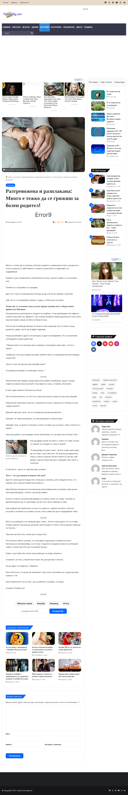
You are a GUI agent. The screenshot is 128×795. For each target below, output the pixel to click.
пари (94, 397)
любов (94, 393)
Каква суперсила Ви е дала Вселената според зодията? (113, 117)
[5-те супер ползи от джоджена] (98, 106)
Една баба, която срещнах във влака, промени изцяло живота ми (114, 194)
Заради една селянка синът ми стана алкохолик (69, 675)
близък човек (25, 603)
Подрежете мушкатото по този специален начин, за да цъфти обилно (114, 209)
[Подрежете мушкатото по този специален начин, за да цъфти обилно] (98, 208)
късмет (111, 384)
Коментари (120, 82)
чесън (94, 406)
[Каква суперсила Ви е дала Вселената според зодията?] (98, 117)
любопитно (24, 3)
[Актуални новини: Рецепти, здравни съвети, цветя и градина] (12, 14)
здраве (35, 27)
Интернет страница (53, 744)
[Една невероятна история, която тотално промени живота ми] (98, 179)
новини (6, 27)
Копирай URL (58, 611)
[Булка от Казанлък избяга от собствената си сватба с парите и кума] (43, 638)
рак (101, 397)
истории (44, 27)
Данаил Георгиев (109, 454)
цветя (79, 27)
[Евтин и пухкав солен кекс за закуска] (98, 240)
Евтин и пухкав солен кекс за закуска (113, 240)
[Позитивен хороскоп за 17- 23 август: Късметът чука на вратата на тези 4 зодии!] (98, 132)
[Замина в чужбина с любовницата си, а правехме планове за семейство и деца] (17, 665)
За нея (5, 3)
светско (16, 27)
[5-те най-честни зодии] (98, 95)
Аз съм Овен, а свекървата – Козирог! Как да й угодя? (16, 648)
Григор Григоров (109, 466)
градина (88, 27)
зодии (103, 384)
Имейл (9, 744)
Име (8, 734)
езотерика (56, 27)
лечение (110, 388)
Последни (93, 82)
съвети (106, 401)
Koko (104, 478)
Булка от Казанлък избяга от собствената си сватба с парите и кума (42, 649)
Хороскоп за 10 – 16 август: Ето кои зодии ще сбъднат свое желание (114, 149)
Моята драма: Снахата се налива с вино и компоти (42, 675)
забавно (14, 3)
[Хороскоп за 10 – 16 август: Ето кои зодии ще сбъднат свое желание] (98, 149)
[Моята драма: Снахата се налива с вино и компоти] (43, 665)
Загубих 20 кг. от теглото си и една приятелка (69, 648)
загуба (41, 603)
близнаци (96, 380)
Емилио (105, 439)
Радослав (106, 426)
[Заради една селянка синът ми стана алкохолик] (69, 665)
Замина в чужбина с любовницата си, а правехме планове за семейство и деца (17, 676)
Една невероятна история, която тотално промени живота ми (113, 180)
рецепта (109, 397)
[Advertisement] (64, 56)
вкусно (26, 27)
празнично (68, 27)
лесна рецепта (97, 388)
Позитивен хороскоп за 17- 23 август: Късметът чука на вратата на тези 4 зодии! (114, 133)
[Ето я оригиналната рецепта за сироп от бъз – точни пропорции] (98, 223)
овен (102, 393)
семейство (96, 401)
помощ (54, 603)
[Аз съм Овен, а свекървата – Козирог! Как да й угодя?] (17, 638)
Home (9, 177)
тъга (66, 603)
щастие (103, 406)
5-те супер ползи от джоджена (113, 103)
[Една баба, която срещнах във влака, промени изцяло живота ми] (98, 193)
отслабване (112, 393)
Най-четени (106, 82)
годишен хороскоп (109, 380)
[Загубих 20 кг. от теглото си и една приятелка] (69, 638)
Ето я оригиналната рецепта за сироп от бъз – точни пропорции (114, 225)
